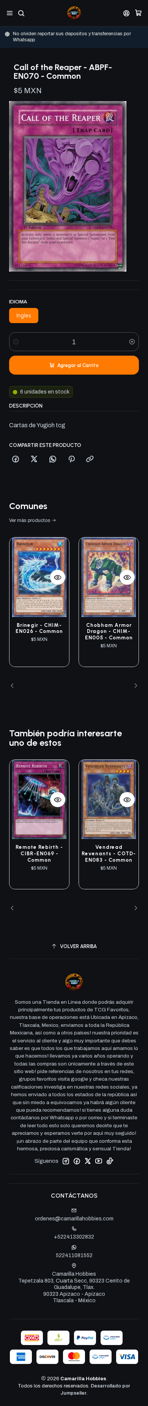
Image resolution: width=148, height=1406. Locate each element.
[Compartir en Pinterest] (71, 459)
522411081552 (74, 1255)
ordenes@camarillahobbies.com (74, 1219)
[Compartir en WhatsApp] (52, 459)
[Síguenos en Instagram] (65, 1161)
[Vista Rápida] (57, 577)
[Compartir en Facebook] (15, 459)
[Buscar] (21, 13)
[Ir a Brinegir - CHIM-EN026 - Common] (39, 577)
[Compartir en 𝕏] (34, 459)
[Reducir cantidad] (15, 342)
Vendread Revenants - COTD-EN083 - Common (109, 853)
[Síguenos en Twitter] (87, 1161)
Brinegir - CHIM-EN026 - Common (39, 628)
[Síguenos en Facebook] (76, 1161)
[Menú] (10, 13)
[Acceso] (126, 13)
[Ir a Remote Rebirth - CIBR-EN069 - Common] (39, 799)
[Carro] (138, 13)
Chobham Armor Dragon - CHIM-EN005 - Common (109, 631)
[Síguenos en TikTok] (109, 1161)
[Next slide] (133, 686)
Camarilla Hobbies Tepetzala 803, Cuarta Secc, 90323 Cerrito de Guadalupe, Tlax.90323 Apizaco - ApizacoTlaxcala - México (74, 1287)
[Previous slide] (14, 686)
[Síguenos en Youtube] (98, 1161)
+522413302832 (74, 1237)
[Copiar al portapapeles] (89, 459)
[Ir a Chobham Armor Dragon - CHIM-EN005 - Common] (109, 577)
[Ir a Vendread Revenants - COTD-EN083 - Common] (109, 799)
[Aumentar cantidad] (132, 342)
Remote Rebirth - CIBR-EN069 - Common (39, 853)
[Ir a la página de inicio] (74, 13)
